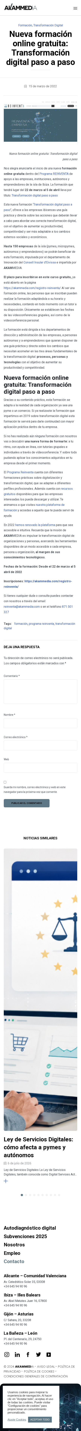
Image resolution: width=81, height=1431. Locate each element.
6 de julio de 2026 (19, 1163)
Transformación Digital (48, 25)
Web (6, 759)
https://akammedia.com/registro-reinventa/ (32, 288)
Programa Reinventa (20, 472)
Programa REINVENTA (54, 174)
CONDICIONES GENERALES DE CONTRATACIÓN (36, 1376)
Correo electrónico (16, 737)
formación (21, 624)
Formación (25, 25)
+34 (7, 1305)
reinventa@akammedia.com (22, 606)
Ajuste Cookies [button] (17, 1419)
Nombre (9, 714)
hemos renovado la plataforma (35, 525)
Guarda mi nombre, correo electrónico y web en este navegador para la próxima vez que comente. (35, 789)
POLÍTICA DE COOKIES (39, 1371)
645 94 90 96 (18, 1305)
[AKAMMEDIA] (21, 7)
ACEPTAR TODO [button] (40, 1419)
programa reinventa (41, 624)
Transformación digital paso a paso (35, 195)
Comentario (12, 675)
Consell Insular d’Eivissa (40, 262)
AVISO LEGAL (46, 1366)
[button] (13, 1181)
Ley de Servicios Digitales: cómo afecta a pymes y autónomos (38, 1147)
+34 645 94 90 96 (15, 1286)
